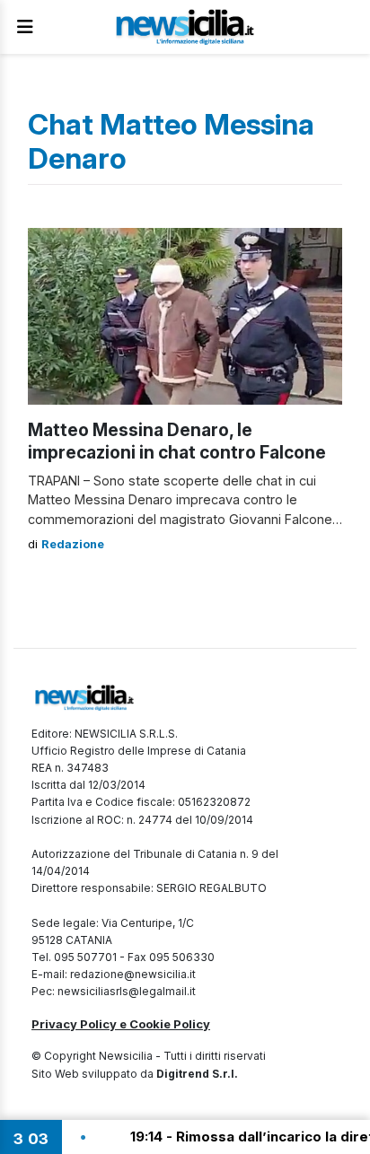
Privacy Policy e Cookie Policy (120, 1024)
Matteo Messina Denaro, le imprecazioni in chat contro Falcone (177, 441)
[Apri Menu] (25, 27)
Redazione (72, 544)
